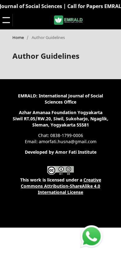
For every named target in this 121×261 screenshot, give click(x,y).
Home (18, 37)
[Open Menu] (6, 20)
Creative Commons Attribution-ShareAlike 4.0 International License (61, 186)
